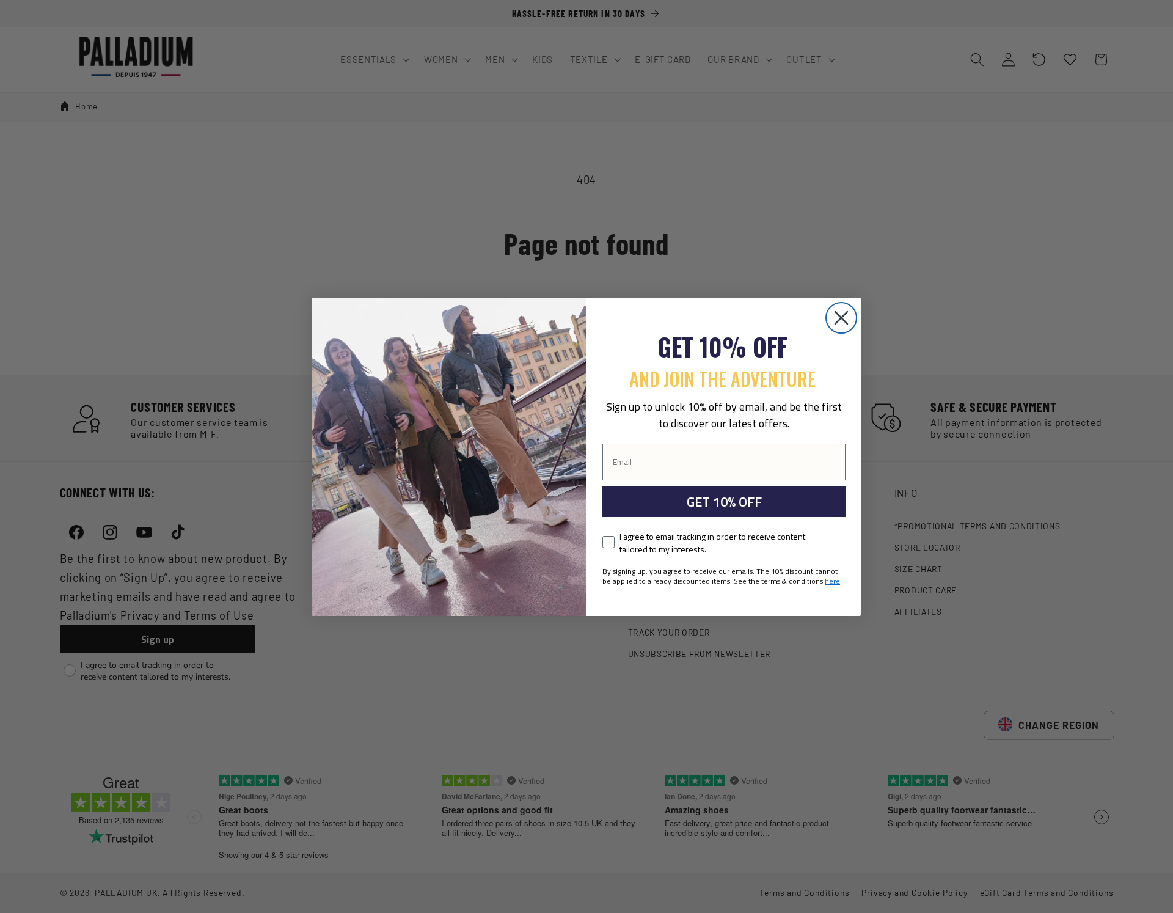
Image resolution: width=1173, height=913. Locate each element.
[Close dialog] (841, 317)
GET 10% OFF (724, 501)
